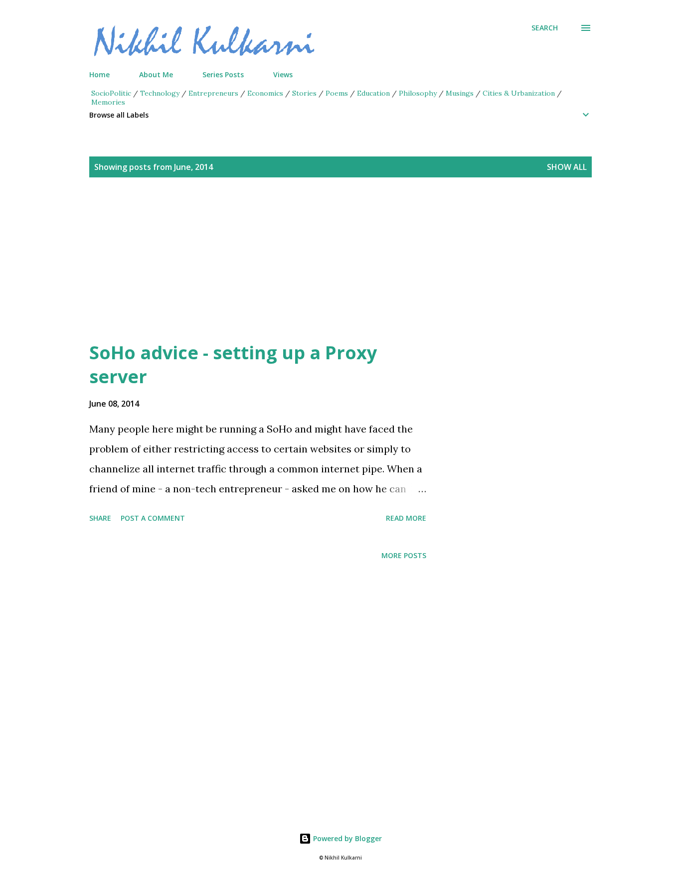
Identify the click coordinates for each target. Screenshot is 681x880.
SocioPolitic (111, 93)
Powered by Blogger (346, 838)
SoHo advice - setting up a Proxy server (233, 364)
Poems (337, 93)
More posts (403, 555)
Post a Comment (153, 518)
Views (283, 74)
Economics (265, 93)
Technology (159, 93)
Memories (108, 102)
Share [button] (100, 518)
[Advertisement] (320, 271)
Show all (567, 166)
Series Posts (223, 74)
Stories (304, 93)
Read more (406, 518)
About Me (156, 74)
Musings (460, 93)
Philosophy (418, 93)
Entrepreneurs (213, 93)
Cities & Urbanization (519, 93)
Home (99, 74)
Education (373, 93)
